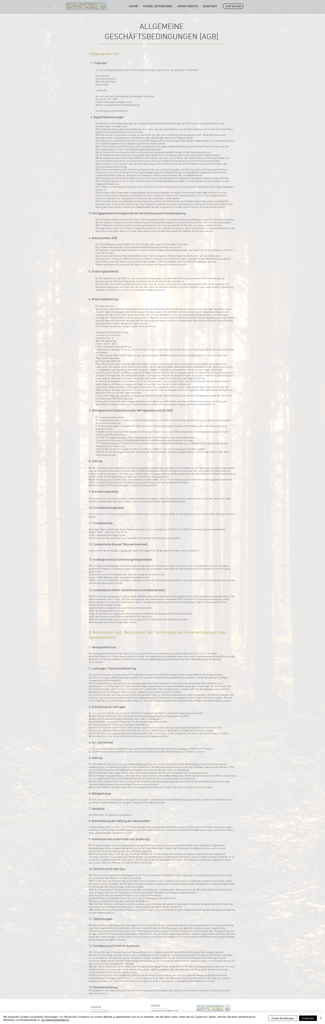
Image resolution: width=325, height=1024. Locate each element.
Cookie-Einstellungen (283, 1018)
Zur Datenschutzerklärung (55, 1019)
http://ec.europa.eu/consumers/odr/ (146, 574)
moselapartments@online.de (133, 577)
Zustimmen (308, 1018)
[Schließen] (321, 1018)
